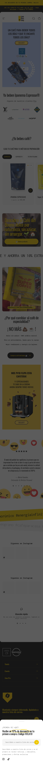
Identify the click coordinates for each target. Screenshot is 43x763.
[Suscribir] (36, 742)
